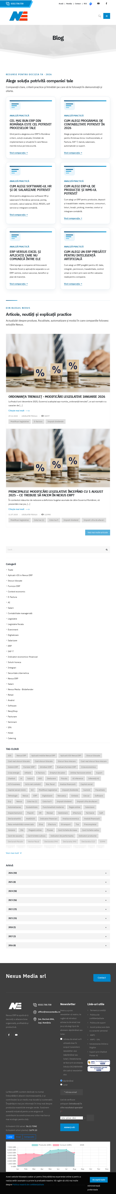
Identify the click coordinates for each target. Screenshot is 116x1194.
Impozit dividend (71, 520)
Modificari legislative (20, 421)
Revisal (50, 813)
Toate (10, 569)
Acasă (61, 4)
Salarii (11, 608)
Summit (86, 790)
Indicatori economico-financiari (23, 656)
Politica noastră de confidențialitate (28, 1184)
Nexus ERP (13, 678)
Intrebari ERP (46, 767)
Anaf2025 (30, 818)
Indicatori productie (87, 836)
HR (40, 813)
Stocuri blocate (15, 580)
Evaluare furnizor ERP (66, 767)
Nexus (25, 795)
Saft (101, 813)
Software (12, 705)
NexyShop (13, 711)
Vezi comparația (19, 152)
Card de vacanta (15, 836)
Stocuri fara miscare (67, 761)
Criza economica (88, 767)
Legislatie (12, 618)
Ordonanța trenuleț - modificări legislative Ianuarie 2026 (56, 396)
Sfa (21, 830)
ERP (10, 646)
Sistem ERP (13, 767)
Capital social (87, 784)
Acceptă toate (98, 1179)
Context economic (16, 591)
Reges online (74, 807)
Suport (99, 772)
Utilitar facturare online (80, 772)
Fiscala (64, 778)
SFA (9, 727)
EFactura (77, 813)
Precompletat (90, 824)
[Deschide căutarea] (99, 16)
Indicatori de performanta (62, 836)
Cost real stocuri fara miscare (93, 761)
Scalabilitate (31, 807)
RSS (85, 4)
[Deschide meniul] (106, 16)
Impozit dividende (55, 421)
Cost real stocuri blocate (19, 761)
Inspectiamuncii (15, 813)
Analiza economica (71, 818)
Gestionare (63, 813)
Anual (18, 1137)
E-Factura (12, 597)
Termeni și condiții (98, 1010)
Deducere (51, 778)
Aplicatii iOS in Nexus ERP (20, 575)
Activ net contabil (33, 784)
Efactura (52, 824)
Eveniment (13, 629)
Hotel (10, 732)
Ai (21, 778)
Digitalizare (13, 635)
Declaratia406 (14, 818)
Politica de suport (98, 1022)
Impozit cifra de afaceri (94, 520)
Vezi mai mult (12, 853)
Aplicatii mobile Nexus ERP (43, 755)
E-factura (38, 421)
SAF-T (11, 651)
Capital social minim (17, 790)
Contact (78, 4)
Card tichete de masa (67, 830)
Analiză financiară (92, 818)
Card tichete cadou (90, 830)
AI (9, 602)
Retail (10, 694)
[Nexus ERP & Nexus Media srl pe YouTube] (16, 1035)
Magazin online (35, 830)
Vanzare (11, 830)
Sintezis (74, 795)
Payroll (30, 813)
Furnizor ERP (14, 586)
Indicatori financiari (48, 818)
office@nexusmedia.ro (49, 1011)
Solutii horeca (14, 662)
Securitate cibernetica (18, 673)
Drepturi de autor (57, 772)
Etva (41, 824)
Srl (32, 790)
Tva (77, 824)
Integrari (12, 667)
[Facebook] (9, 1035)
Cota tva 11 (39, 520)
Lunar (10, 1137)
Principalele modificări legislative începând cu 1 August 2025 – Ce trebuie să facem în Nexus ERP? (55, 493)
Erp (9, 801)
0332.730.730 (17, 3)
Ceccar (86, 795)
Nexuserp (62, 795)
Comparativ (29, 1137)
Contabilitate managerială (20, 613)
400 (40, 778)
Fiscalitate (100, 790)
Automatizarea (14, 807)
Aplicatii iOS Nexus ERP (70, 755)
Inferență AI (93, 778)
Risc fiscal (50, 784)
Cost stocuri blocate (44, 761)
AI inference (77, 778)
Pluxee (50, 830)
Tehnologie (12, 795)
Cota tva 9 (53, 520)
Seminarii (12, 722)
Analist (11, 700)
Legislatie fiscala (16, 624)
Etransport (66, 824)
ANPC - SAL (95, 1039)
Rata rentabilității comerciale (21, 824)
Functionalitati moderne (53, 807)
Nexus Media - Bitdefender (20, 689)
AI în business (14, 784)
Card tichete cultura (36, 836)
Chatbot (11, 778)
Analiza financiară (67, 784)
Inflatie (28, 772)
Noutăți (69, 4)
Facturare (12, 716)
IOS (9, 755)
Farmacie (90, 813)
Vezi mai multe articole (98, 532)
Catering (12, 738)
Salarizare (12, 640)
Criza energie (13, 772)
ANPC (92, 1035)
